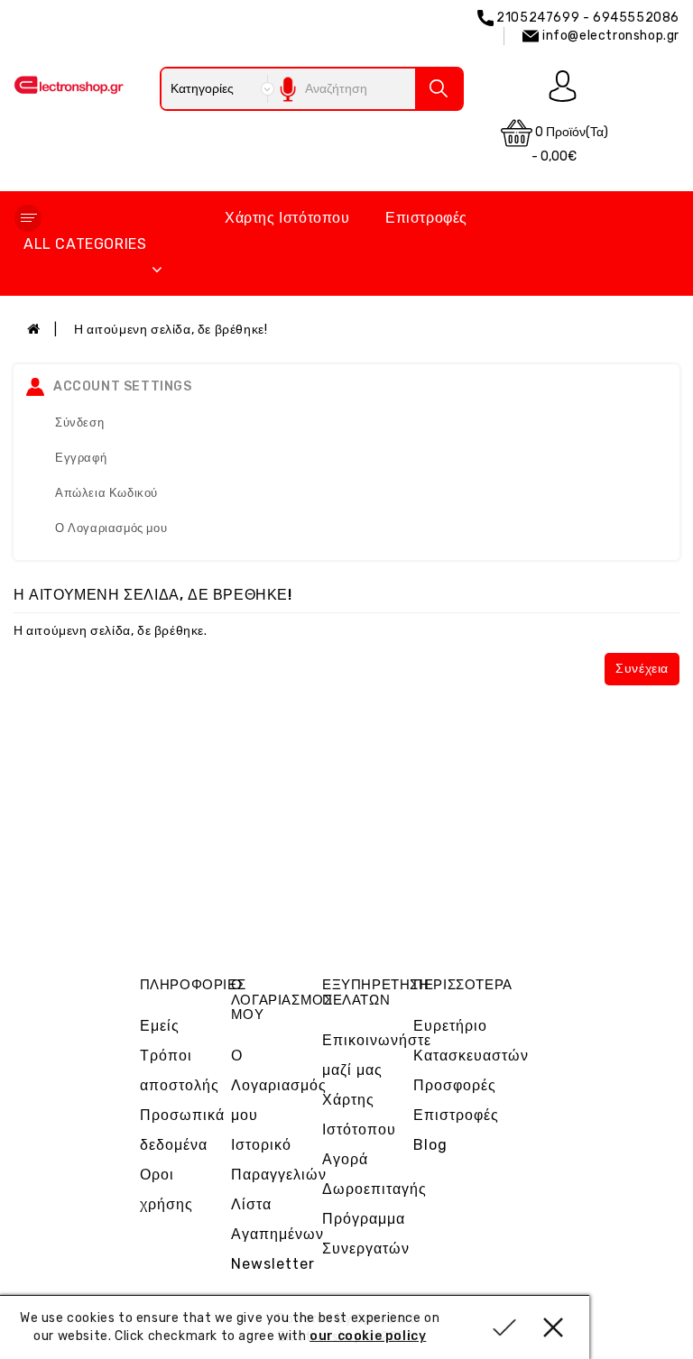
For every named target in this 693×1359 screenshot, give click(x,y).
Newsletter (273, 1263)
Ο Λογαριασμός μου (111, 528)
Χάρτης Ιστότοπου (287, 217)
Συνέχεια (642, 668)
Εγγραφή (80, 457)
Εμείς (160, 1025)
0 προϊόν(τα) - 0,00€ (569, 144)
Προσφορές (454, 1085)
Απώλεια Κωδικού (106, 493)
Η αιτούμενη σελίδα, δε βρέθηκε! (171, 329)
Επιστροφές (426, 217)
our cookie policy (368, 1336)
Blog (430, 1144)
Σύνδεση (79, 422)
